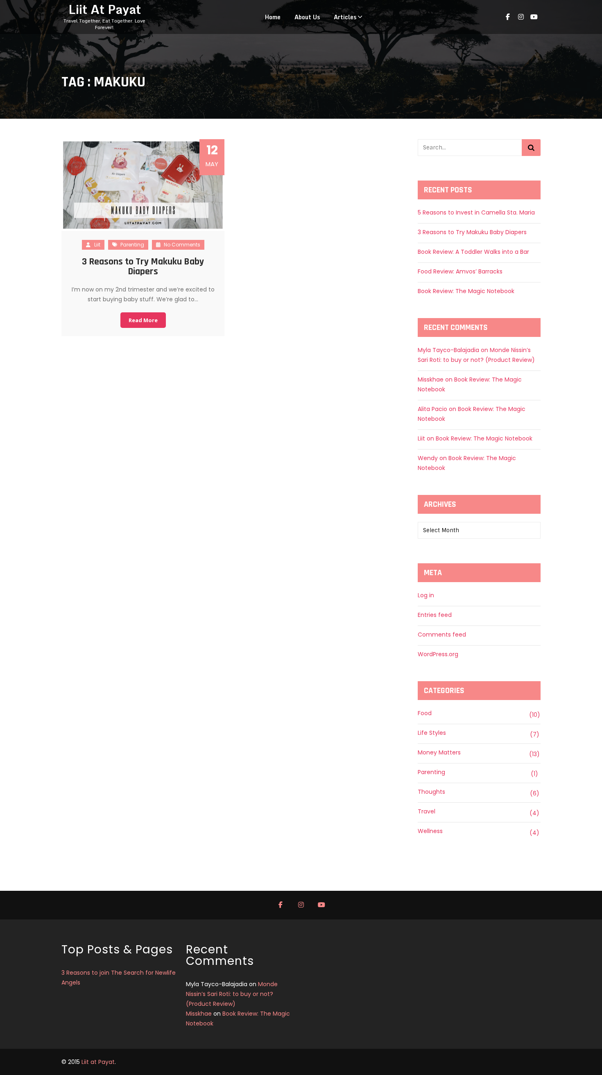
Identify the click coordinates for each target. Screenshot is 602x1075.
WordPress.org (438, 654)
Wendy (428, 458)
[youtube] (534, 17)
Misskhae (431, 379)
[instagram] (521, 17)
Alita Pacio (432, 409)
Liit (97, 244)
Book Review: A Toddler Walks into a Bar (473, 252)
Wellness (430, 831)
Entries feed (435, 615)
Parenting (132, 244)
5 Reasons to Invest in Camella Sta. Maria (476, 212)
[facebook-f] (508, 17)
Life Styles (432, 733)
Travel (426, 811)
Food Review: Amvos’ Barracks (460, 271)
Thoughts (431, 792)
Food (425, 713)
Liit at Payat (98, 1062)
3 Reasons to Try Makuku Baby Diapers (143, 266)
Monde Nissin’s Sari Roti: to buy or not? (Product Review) (232, 994)
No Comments (181, 244)
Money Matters (439, 752)
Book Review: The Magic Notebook (466, 291)
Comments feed (442, 634)
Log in (426, 595)
